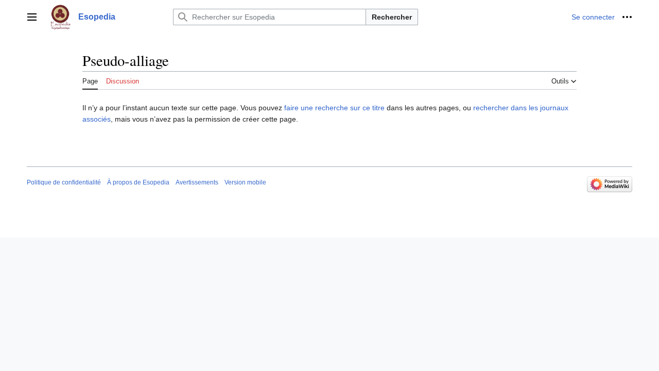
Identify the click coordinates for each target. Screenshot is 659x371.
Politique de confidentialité (64, 182)
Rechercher (392, 17)
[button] (32, 17)
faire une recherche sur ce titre (334, 108)
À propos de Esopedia (138, 182)
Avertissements (197, 182)
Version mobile (245, 182)
